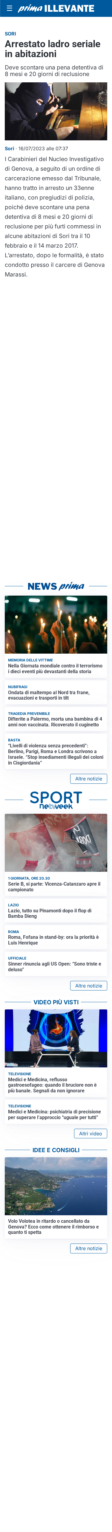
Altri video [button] (90, 1134)
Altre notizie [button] (88, 779)
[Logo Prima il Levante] (56, 8)
